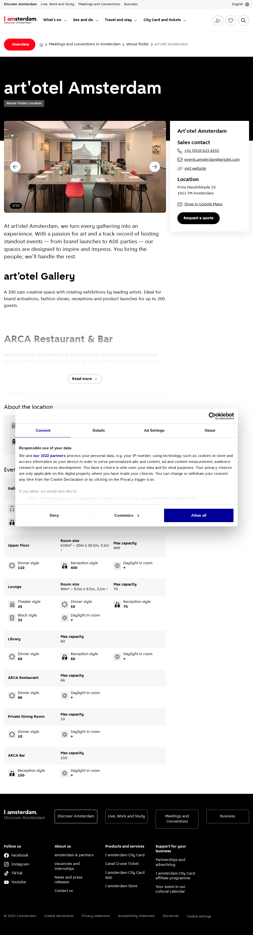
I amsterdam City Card (125, 855)
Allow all (198, 515)
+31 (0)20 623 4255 (201, 151)
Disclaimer (171, 916)
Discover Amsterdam (76, 816)
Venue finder (137, 44)
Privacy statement (96, 916)
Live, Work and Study (126, 816)
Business (227, 816)
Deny (54, 515)
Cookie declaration (59, 916)
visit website (195, 169)
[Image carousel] (85, 167)
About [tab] (210, 430)
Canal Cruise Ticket (122, 864)
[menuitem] (55, 20)
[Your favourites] (230, 20)
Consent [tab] (43, 430)
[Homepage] (41, 45)
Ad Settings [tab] (154, 430)
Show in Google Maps (203, 204)
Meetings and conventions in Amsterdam (85, 44)
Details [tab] (99, 430)
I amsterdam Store (121, 886)
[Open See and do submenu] (97, 20)
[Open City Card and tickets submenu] (185, 20)
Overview (20, 45)
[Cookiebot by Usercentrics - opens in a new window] (212, 416)
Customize (123, 515)
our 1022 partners (49, 456)
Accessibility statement (136, 916)
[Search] (243, 20)
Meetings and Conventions (177, 819)
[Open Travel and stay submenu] (136, 20)
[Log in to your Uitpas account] (217, 20)
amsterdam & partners (74, 855)
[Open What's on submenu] (65, 20)
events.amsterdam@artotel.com (212, 160)
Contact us (64, 891)
